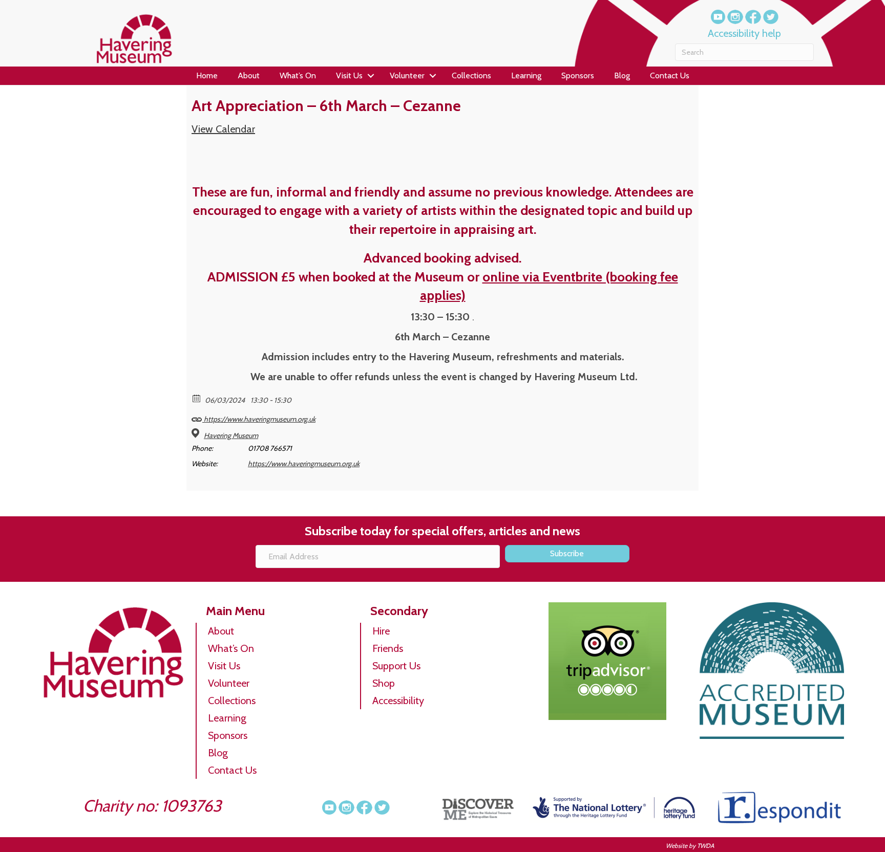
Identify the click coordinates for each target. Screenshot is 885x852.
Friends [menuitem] (387, 648)
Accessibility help (744, 33)
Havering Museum (231, 435)
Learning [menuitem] (526, 75)
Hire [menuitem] (381, 631)
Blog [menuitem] (622, 75)
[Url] (197, 417)
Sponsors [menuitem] (577, 75)
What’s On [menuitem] (298, 75)
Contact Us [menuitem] (669, 75)
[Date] (197, 398)
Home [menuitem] (207, 75)
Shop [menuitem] (383, 683)
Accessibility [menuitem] (398, 700)
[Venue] (197, 433)
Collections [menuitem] (471, 75)
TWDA (705, 845)
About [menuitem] (249, 75)
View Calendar (223, 129)
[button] (371, 76)
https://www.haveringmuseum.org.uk (258, 419)
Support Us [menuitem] (396, 666)
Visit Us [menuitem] (349, 75)
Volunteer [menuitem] (407, 75)
